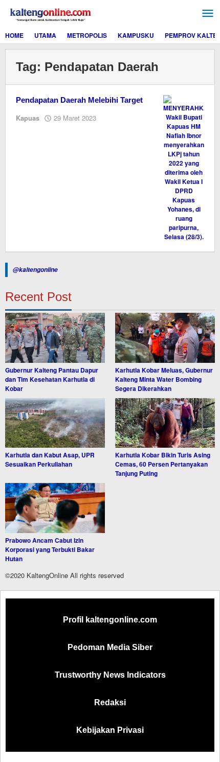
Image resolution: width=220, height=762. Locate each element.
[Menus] (208, 14)
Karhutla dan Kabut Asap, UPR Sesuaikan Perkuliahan (50, 459)
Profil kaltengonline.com (110, 619)
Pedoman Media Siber (110, 647)
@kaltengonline (35, 269)
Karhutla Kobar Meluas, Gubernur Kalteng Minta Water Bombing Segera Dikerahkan (164, 379)
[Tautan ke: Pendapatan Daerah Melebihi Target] (183, 167)
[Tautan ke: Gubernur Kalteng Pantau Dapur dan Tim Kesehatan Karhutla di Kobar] (55, 338)
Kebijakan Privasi (110, 730)
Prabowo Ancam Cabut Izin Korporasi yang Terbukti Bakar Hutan (50, 549)
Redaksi (110, 702)
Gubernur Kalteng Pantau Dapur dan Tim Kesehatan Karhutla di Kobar (51, 379)
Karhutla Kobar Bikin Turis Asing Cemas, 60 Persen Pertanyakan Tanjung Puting (162, 464)
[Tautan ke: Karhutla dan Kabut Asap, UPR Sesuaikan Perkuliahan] (55, 423)
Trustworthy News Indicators (110, 675)
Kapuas (27, 118)
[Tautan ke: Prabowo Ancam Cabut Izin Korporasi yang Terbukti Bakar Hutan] (55, 508)
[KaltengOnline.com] (51, 13)
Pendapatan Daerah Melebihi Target (79, 100)
